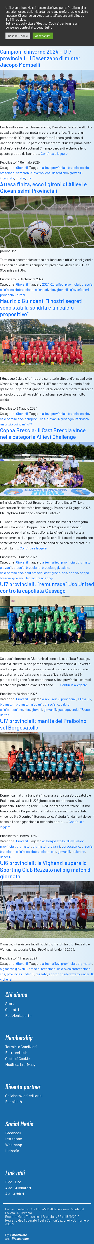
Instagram (13, 1138)
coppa (73, 573)
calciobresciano (21, 289)
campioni (31, 419)
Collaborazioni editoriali (24, 1095)
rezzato (41, 974)
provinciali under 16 (20, 974)
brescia (73, 167)
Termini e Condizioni (21, 1046)
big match (7, 704)
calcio (4, 289)
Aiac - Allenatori (18, 1188)
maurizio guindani (13, 424)
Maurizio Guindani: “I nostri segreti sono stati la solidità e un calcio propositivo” (41, 307)
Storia (10, 1003)
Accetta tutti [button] (42, 36)
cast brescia (34, 573)
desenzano (60, 173)
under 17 (77, 709)
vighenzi (6, 979)
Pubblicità (13, 1101)
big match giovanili (29, 704)
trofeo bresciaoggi (39, 578)
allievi (46, 562)
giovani (36, 709)
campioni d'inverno (30, 173)
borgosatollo (71, 846)
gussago (67, 419)
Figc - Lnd (13, 1182)
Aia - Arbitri (14, 1193)
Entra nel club (16, 1052)
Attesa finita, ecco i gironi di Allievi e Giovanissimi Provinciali (43, 187)
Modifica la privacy (20, 1064)
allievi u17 (84, 699)
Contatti (12, 1009)
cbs (47, 173)
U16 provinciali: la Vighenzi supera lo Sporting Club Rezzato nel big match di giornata (46, 869)
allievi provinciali (54, 167)
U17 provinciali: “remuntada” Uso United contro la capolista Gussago (47, 587)
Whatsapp (13, 1144)
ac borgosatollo (53, 841)
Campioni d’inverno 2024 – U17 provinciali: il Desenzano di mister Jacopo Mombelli (40, 58)
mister (20, 178)
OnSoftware (18, 1235)
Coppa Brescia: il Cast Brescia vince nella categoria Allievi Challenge (43, 433)
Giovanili (22, 167)
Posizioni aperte (18, 1015)
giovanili (76, 173)
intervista (7, 178)
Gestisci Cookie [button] (18, 36)
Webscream (20, 1238)
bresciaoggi (50, 567)
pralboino (78, 851)
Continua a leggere (54, 153)
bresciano (33, 567)
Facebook (13, 1133)
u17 (29, 178)
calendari (41, 289)
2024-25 (48, 284)
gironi (21, 295)
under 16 (87, 974)
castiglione (52, 573)
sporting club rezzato (64, 974)
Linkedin (12, 1150)
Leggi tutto (44, 27)
